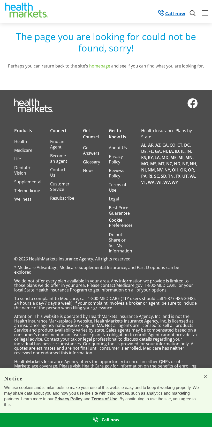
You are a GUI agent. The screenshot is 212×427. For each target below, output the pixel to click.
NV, (160, 170)
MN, (189, 157)
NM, (152, 170)
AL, (144, 145)
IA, (171, 151)
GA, (158, 151)
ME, (174, 157)
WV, (167, 182)
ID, (177, 151)
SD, (164, 176)
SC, (157, 176)
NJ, (144, 170)
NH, (193, 164)
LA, (158, 157)
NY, (167, 170)
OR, (191, 170)
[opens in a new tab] (192, 107)
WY (175, 182)
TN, (171, 176)
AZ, (158, 145)
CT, (180, 145)
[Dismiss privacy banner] (205, 376)
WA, (152, 182)
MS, (153, 164)
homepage (99, 66)
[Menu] (205, 13)
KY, (151, 157)
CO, (173, 145)
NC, (169, 164)
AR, (151, 145)
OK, (183, 170)
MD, (166, 157)
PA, (144, 176)
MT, (161, 164)
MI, (181, 157)
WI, (159, 182)
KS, (144, 157)
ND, (177, 164)
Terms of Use (104, 399)
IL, (183, 151)
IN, (189, 151)
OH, (175, 170)
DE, (144, 151)
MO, (145, 164)
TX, (178, 176)
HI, (165, 151)
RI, (150, 176)
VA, (193, 176)
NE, (185, 164)
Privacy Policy (68, 399)
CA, (165, 145)
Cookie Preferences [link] (121, 223)
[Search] (192, 13)
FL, (151, 151)
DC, (187, 145)
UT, (185, 176)
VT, (144, 182)
